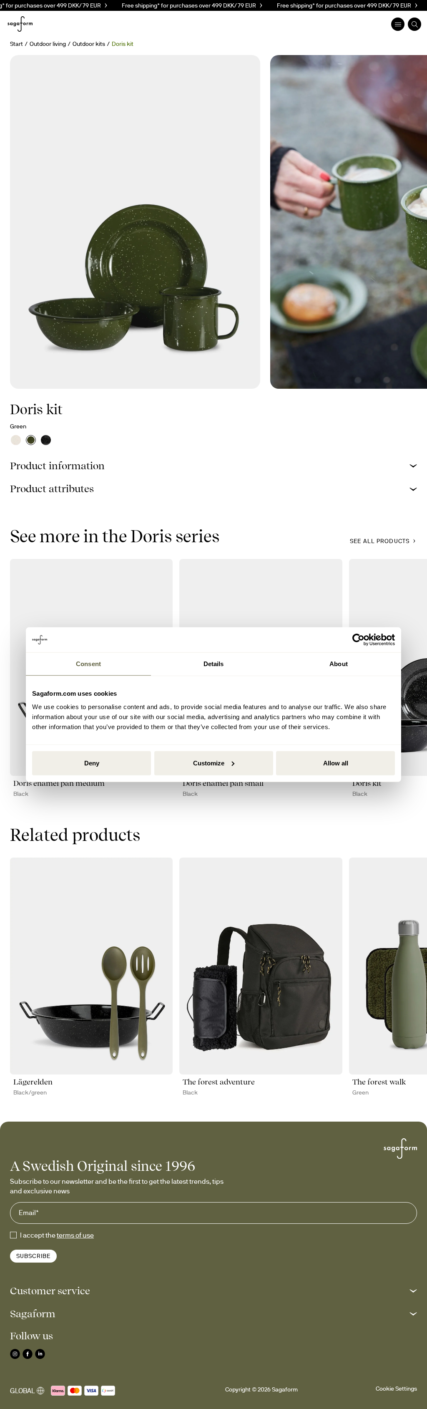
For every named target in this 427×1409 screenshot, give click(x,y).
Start (16, 43)
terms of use (75, 1235)
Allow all (335, 762)
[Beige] (16, 440)
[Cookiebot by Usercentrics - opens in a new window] (358, 640)
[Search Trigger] (414, 24)
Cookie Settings (396, 1388)
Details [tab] (213, 663)
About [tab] (338, 663)
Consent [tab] (88, 663)
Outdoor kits (89, 43)
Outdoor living (48, 43)
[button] (213, 465)
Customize (208, 762)
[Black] (46, 440)
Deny (91, 762)
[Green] (31, 440)
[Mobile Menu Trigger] (397, 24)
